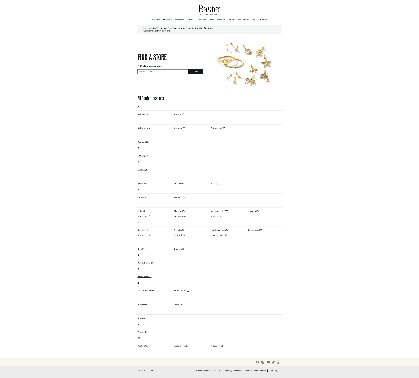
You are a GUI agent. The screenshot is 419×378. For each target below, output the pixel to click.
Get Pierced (179, 20)
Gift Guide (156, 20)
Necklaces (202, 20)
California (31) (143, 128)
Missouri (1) (216, 216)
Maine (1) (141, 211)
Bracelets (221, 20)
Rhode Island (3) (144, 276)
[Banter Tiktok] (273, 362)
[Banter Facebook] (257, 362)
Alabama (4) (142, 114)
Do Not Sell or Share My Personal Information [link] (231, 371)
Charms (232, 20)
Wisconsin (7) (217, 346)
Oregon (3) (179, 249)
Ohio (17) (141, 249)
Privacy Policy (202, 371)
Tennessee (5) (143, 304)
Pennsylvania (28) (145, 263)
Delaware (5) (143, 142)
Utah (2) (141, 318)
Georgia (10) (142, 169)
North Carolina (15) (219, 235)
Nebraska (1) (143, 230)
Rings (212, 20)
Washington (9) (144, 346)
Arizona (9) (179, 114)
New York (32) (180, 235)
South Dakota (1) (181, 290)
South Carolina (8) (145, 290)
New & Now (167, 20)
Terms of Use (260, 371)
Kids (253, 20)
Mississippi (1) (180, 216)
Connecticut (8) (218, 128)
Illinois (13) (142, 183)
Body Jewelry (243, 20)
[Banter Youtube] (268, 362)
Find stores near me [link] (150, 66)
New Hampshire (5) (219, 230)
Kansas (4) (142, 197)
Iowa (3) (214, 183)
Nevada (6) (179, 230)
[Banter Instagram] (262, 362)
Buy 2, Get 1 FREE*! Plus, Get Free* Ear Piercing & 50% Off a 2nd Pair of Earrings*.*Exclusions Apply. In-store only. (178, 29)
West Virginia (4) (181, 346)
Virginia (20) (142, 332)
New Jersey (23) (254, 230)
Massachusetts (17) (219, 211)
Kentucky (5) (179, 197)
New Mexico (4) (144, 235)
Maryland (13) (180, 211)
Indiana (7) (179, 183)
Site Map (274, 371)
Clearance (263, 20)
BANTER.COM (146, 371)
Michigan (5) (253, 211)
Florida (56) (142, 156)
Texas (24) (178, 304)
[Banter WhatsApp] (278, 362)
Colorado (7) (179, 128)
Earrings (190, 20)
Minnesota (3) (143, 216)
